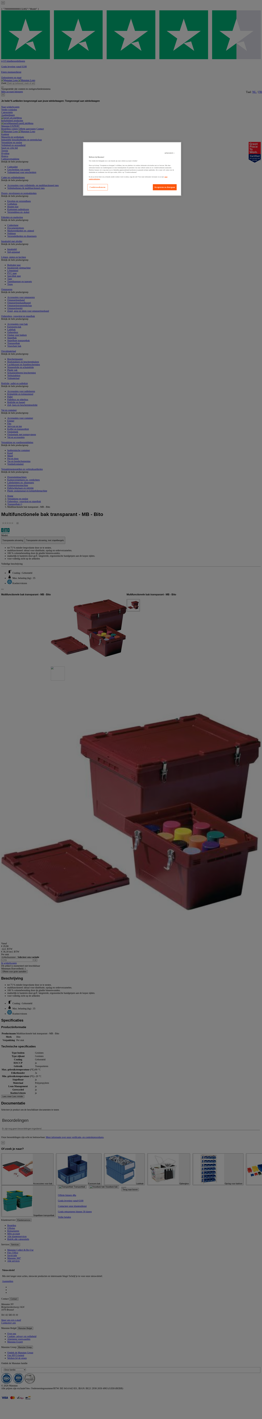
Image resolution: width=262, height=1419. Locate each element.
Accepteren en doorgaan (164, 187)
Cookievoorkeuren (98, 187)
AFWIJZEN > (170, 153)
